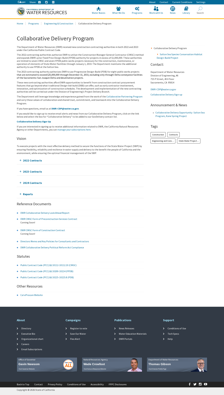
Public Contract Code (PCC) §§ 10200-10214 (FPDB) (46, 271)
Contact (164, 2)
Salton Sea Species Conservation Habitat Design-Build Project (179, 56)
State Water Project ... (189, 140)
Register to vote (78, 328)
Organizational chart (32, 338)
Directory (26, 328)
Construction (158, 134)
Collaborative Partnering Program (124, 96)
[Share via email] (53, 2)
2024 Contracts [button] (32, 183)
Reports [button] (28, 194)
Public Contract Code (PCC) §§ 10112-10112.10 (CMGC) (48, 265)
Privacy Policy (55, 384)
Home (20, 23)
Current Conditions (182, 2)
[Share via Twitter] (46, 2)
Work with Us (156, 12)
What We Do (118, 12)
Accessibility (97, 384)
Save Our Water (78, 333)
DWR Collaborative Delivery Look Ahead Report (44, 212)
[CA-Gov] (21, 2)
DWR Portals (125, 338)
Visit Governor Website (27, 369)
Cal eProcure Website (31, 295)
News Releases (126, 328)
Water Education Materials (133, 333)
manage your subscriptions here (74, 129)
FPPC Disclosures (118, 384)
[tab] (80, 160)
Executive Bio (28, 333)
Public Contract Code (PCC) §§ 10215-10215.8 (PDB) (47, 277)
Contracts (173, 134)
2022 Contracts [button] (32, 160)
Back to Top (23, 384)
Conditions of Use (177, 328)
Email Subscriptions (31, 349)
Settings (200, 2)
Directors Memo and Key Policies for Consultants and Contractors (54, 241)
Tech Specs (173, 333)
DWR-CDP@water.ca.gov (163, 89)
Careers (25, 344)
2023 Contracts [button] (32, 171)
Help (170, 338)
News (173, 12)
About (152, 2)
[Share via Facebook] (39, 2)
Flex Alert (75, 338)
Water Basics (98, 12)
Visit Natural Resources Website (95, 369)
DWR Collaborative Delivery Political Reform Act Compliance (52, 247)
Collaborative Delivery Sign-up (166, 94)
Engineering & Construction (58, 23)
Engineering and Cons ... (163, 140)
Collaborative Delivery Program (170, 48)
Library (186, 12)
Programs (137, 12)
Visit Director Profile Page (157, 369)
